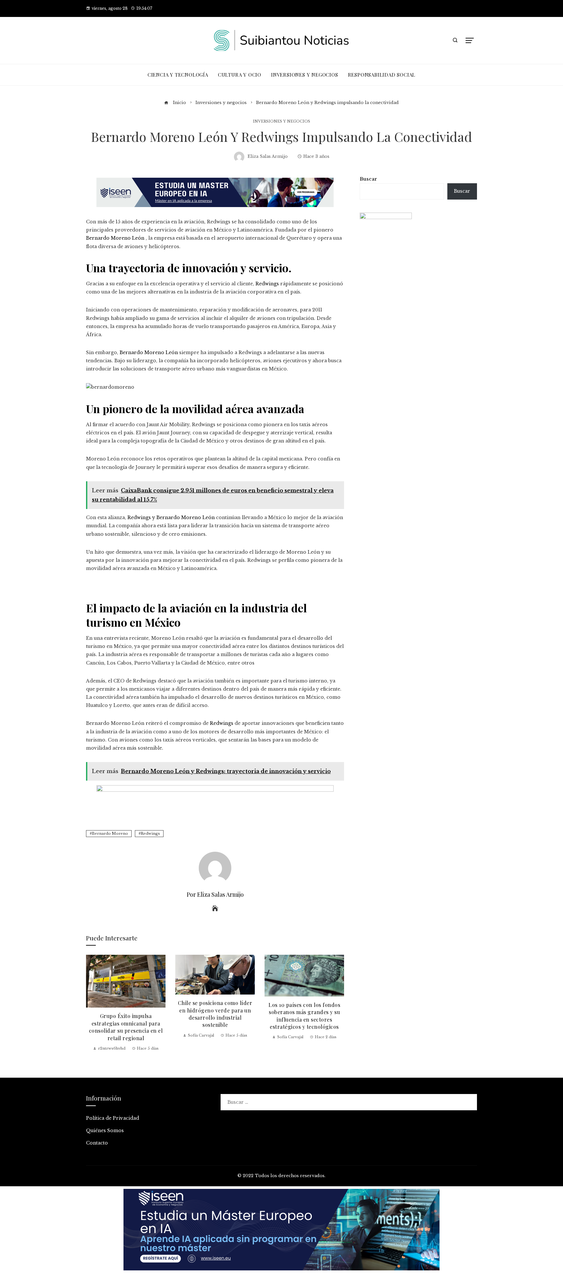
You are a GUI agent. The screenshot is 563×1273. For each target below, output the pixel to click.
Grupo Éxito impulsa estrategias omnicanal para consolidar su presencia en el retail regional (126, 1026)
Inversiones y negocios (281, 121)
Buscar (368, 179)
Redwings (150, 833)
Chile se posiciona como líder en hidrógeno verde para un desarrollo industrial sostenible (215, 1013)
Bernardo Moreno (110, 833)
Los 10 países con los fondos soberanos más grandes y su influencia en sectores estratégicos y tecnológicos (304, 1015)
